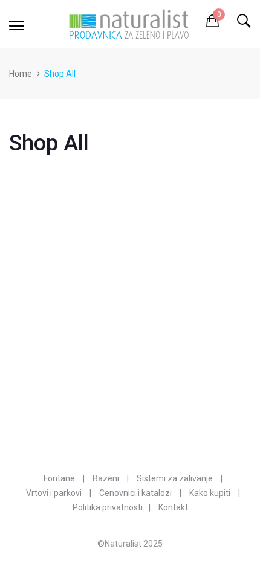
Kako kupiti (209, 493)
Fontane (59, 478)
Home (20, 74)
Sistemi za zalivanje (175, 478)
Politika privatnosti (108, 507)
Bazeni (106, 478)
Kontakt (173, 507)
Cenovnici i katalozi (135, 493)
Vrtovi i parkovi (54, 493)
